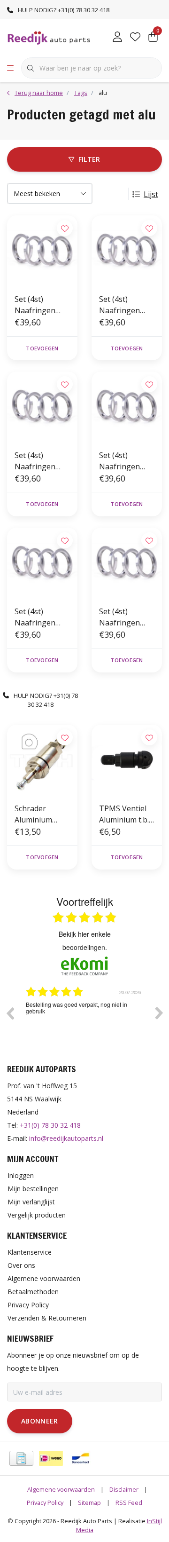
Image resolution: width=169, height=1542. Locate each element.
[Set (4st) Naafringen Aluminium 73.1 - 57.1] (42, 250)
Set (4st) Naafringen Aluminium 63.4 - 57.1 (126, 461)
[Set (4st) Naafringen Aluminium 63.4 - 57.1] (127, 407)
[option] (84, 1020)
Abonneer (39, 1420)
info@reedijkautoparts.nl (66, 1138)
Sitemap (89, 1502)
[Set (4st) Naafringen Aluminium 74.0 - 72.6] (127, 250)
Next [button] (159, 1013)
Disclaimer (123, 1489)
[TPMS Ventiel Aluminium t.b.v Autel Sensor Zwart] (127, 760)
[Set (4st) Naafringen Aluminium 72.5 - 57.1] (127, 563)
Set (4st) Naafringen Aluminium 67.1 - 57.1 (41, 617)
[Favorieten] (135, 37)
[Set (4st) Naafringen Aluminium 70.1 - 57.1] (42, 407)
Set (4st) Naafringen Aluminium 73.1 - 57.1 (41, 305)
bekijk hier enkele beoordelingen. (85, 940)
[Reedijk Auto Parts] (49, 37)
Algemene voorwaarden (61, 1489)
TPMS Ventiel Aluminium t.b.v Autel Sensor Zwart (126, 814)
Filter (89, 159)
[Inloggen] (117, 37)
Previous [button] (10, 1013)
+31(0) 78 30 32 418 (50, 1125)
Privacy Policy (45, 1502)
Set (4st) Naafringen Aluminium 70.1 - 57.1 (41, 461)
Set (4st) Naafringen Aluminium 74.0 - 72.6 (126, 305)
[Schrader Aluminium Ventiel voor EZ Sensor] (42, 760)
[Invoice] (21, 1458)
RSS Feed (128, 1502)
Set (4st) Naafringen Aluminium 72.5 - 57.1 (126, 617)
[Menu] (10, 68)
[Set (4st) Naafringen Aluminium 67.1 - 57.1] (42, 563)
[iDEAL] (51, 1458)
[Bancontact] (80, 1458)
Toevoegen (42, 348)
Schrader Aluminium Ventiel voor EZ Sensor (41, 814)
